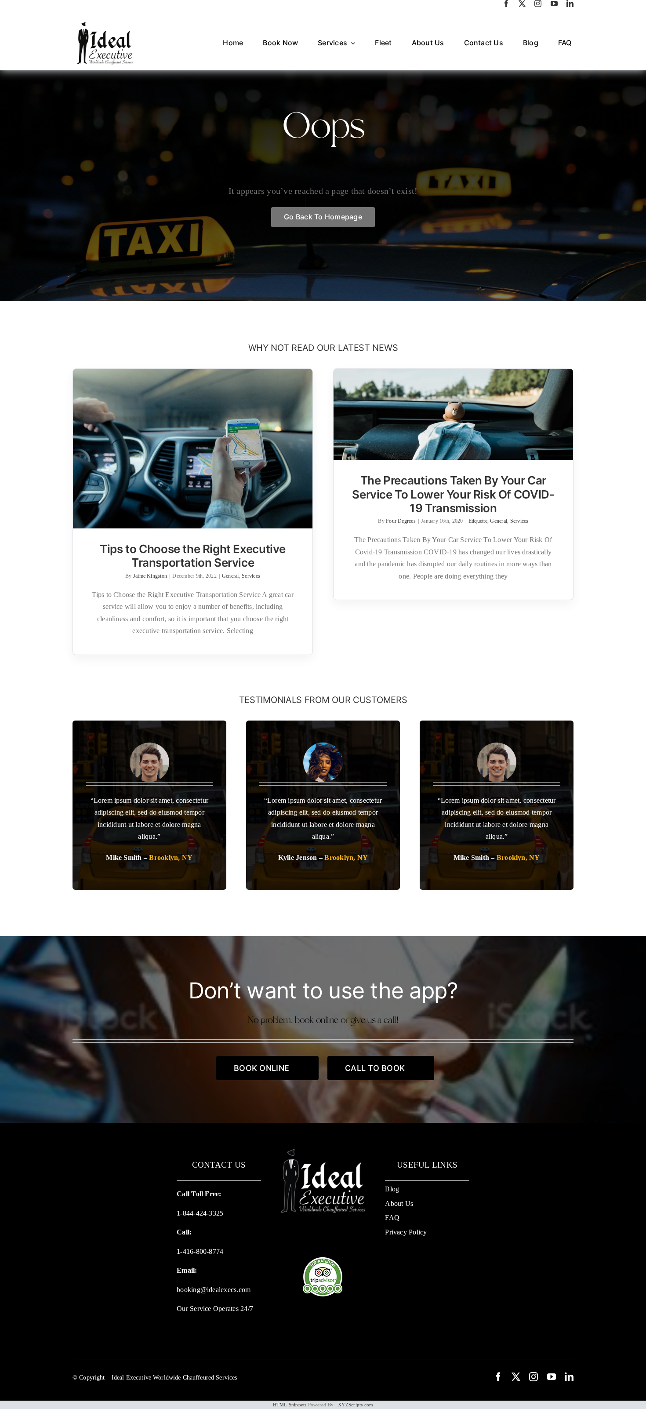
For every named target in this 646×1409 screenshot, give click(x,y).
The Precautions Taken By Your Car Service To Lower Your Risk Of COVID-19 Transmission (453, 493)
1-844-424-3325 (200, 1213)
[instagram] (537, 3)
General (230, 576)
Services (251, 576)
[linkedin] (569, 3)
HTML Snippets (290, 1404)
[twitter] (522, 3)
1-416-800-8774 (200, 1251)
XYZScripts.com (355, 1404)
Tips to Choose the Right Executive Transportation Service (193, 555)
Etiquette (477, 521)
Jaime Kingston (150, 576)
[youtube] (554, 3)
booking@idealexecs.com (213, 1289)
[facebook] (506, 3)
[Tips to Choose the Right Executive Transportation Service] (192, 448)
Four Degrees (401, 521)
